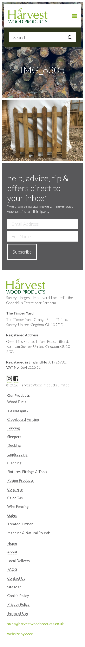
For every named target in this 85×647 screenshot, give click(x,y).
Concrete (15, 489)
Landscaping (17, 454)
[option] (43, 402)
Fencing (13, 428)
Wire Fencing (18, 506)
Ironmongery (17, 410)
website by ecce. (20, 634)
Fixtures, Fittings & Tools (27, 471)
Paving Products (20, 480)
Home (12, 543)
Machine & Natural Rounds (29, 533)
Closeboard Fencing (23, 419)
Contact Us (16, 578)
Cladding (14, 463)
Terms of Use (17, 613)
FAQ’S (12, 569)
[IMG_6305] (42, 130)
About (12, 552)
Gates (12, 515)
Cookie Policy (18, 595)
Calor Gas (15, 498)
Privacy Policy (18, 604)
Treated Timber (20, 524)
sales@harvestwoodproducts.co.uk (35, 624)
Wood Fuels (16, 402)
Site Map (14, 587)
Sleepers (14, 437)
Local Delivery (18, 561)
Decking (14, 445)
